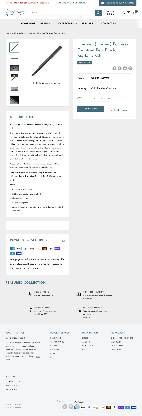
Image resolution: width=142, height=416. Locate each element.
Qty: (79, 99)
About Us (87, 342)
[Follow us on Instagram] (71, 406)
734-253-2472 (71, 3)
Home (8, 34)
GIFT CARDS (116, 350)
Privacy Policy (13, 390)
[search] (62, 13)
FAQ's (85, 350)
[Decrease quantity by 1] (94, 99)
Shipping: (82, 89)
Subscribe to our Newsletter (119, 3)
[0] (134, 12)
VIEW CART (116, 342)
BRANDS (45, 24)
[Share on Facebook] (114, 68)
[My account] (123, 12)
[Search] (98, 13)
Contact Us (88, 346)
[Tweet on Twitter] (125, 68)
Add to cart (90, 109)
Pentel (53, 346)
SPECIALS (87, 24)
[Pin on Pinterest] (120, 68)
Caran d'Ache (57, 342)
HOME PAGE (28, 24)
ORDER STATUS (118, 346)
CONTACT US (108, 24)
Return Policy (13, 386)
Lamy (53, 358)
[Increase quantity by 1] (109, 99)
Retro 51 (54, 350)
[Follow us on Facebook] (64, 406)
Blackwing (55, 338)
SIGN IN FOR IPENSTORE (122, 338)
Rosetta (54, 354)
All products (19, 34)
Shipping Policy (14, 382)
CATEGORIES (66, 24)
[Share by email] (130, 68)
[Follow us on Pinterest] (77, 406)
